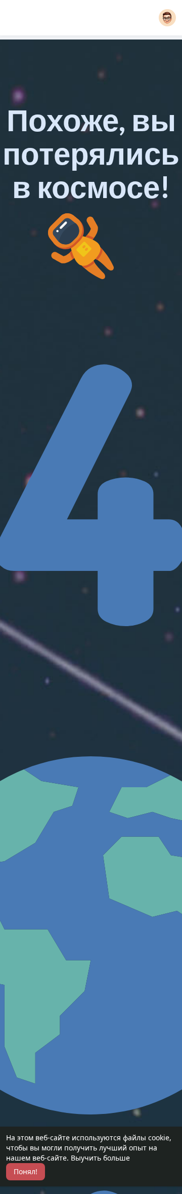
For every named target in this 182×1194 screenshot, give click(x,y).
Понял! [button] (25, 1171)
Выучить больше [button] (100, 1158)
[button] (167, 17)
